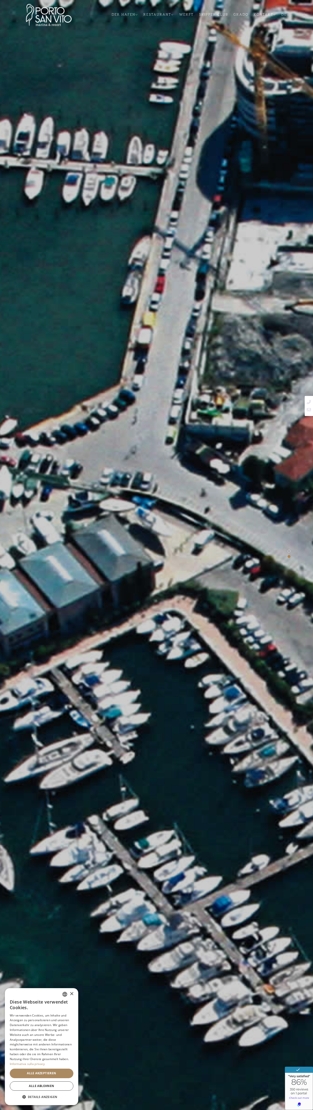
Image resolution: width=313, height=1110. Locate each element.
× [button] (71, 994)
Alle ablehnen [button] (41, 1086)
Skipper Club (213, 15)
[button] (41, 1097)
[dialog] (41, 1046)
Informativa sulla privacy (27, 1064)
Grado (241, 15)
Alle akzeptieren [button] (41, 1073)
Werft (186, 15)
